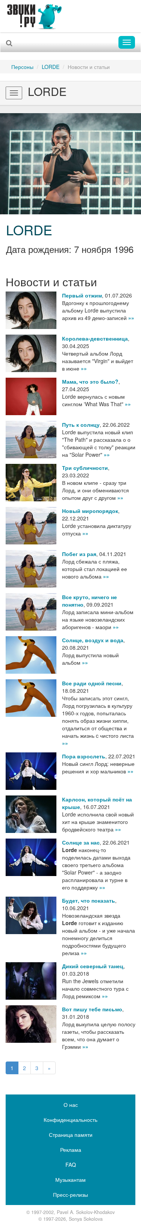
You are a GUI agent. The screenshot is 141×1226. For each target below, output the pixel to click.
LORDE (50, 66)
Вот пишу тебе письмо (92, 1009)
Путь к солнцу (81, 424)
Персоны (22, 66)
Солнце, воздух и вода (92, 640)
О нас (71, 1104)
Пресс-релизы (70, 1194)
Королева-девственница (95, 338)
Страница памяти (70, 1134)
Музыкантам (70, 1179)
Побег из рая (79, 554)
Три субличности (85, 467)
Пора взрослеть (83, 756)
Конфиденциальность (70, 1119)
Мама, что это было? (90, 381)
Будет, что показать (88, 900)
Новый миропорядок (90, 510)
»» (131, 317)
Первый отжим (82, 295)
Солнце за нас (81, 842)
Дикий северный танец (92, 966)
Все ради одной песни (91, 683)
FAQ (70, 1164)
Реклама (70, 1149)
